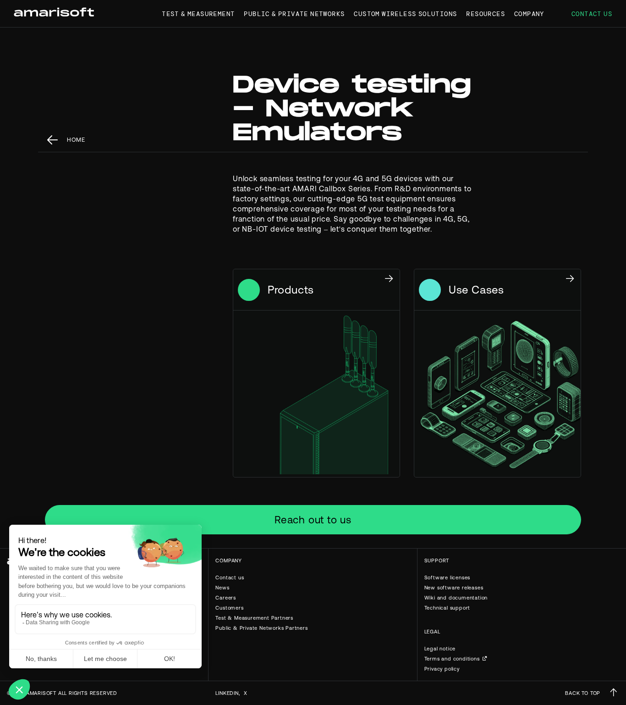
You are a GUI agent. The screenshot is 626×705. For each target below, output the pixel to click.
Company (529, 13)
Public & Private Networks (294, 13)
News (222, 587)
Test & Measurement (198, 13)
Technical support (447, 608)
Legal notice (440, 648)
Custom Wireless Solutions (405, 13)
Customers (229, 608)
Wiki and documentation (456, 597)
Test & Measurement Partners (254, 618)
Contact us (591, 13)
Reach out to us (313, 520)
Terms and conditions (452, 658)
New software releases (453, 587)
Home (76, 139)
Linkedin (226, 693)
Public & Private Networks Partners (261, 628)
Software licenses (447, 577)
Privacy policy (442, 669)
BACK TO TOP (582, 693)
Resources (485, 13)
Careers (225, 597)
